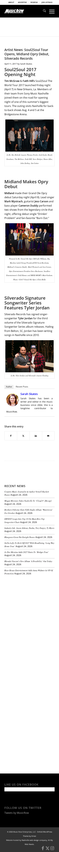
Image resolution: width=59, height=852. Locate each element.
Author (9, 387)
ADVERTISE (22, 2)
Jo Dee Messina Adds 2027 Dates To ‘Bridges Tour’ (26, 552)
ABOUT (11, 2)
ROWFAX (34, 2)
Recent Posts (22, 387)
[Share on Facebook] (11, 435)
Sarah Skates (26, 63)
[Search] (43, 11)
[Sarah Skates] (12, 405)
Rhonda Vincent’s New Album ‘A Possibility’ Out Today (28, 561)
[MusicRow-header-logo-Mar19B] (24, 11)
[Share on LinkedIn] (36, 435)
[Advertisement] (28, 599)
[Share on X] (23, 435)
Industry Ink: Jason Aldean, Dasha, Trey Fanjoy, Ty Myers (29, 527)
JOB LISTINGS (47, 2)
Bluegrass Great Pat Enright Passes (19, 537)
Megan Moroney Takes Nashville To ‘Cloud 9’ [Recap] (27, 500)
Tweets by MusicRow (16, 813)
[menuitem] (11, 2)
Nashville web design (30, 840)
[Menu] (50, 11)
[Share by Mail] (48, 435)
